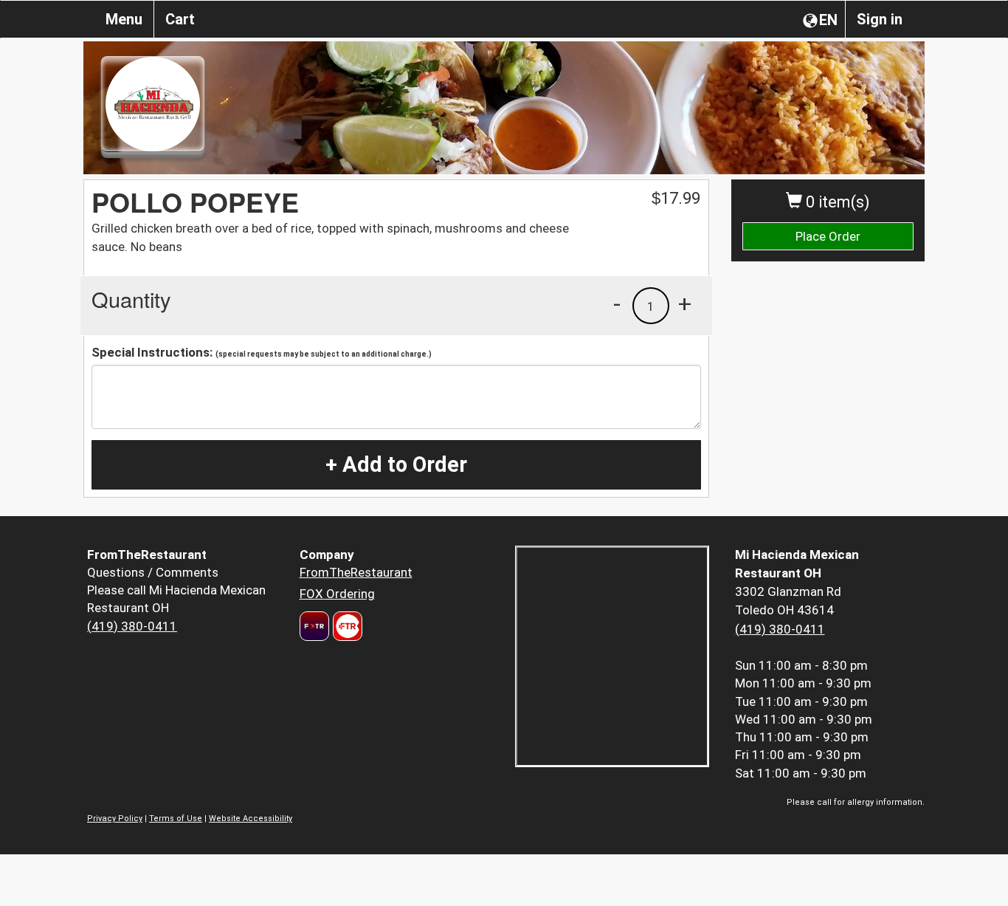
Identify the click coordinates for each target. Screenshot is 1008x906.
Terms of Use (175, 818)
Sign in (879, 19)
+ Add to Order (396, 464)
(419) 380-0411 (132, 626)
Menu (124, 19)
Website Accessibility (250, 818)
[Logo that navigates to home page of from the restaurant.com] (314, 626)
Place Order (827, 236)
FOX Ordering (337, 593)
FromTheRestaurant (356, 572)
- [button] (617, 303)
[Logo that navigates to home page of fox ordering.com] (345, 626)
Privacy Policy (114, 818)
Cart (180, 19)
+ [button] (684, 303)
